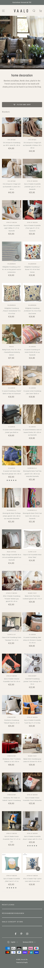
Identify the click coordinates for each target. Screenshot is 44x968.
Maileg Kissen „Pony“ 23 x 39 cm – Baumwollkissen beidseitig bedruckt (11, 352)
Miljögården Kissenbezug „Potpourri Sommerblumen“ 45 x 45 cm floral (12, 310)
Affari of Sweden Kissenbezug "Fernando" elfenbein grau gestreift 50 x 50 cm (11, 598)
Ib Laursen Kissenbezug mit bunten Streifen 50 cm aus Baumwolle (32, 352)
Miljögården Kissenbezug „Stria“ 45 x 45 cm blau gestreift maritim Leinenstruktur (11, 269)
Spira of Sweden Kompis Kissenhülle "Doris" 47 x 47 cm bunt (11, 839)
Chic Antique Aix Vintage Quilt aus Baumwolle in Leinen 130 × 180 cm (11, 186)
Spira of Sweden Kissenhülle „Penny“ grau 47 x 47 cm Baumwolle (32, 228)
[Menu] (3, 11)
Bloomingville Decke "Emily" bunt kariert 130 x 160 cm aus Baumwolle (32, 516)
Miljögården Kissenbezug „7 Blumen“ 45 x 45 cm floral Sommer (32, 269)
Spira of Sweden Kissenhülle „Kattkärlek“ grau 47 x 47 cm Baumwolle (32, 186)
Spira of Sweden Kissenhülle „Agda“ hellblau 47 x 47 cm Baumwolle (12, 228)
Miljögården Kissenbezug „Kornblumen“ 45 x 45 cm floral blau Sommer (32, 310)
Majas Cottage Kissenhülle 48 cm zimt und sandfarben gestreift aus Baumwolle (11, 557)
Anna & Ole (24, 959)
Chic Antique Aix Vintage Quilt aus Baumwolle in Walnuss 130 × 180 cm (32, 145)
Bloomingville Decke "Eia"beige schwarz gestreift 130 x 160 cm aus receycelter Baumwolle (12, 516)
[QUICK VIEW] (11, 151)
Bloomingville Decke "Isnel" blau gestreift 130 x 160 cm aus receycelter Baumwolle (32, 473)
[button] (34, 11)
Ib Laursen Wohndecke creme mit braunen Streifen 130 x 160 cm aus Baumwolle (32, 432)
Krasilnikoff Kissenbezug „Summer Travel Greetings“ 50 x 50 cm (32, 681)
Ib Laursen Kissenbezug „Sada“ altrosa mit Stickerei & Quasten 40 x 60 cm (32, 640)
